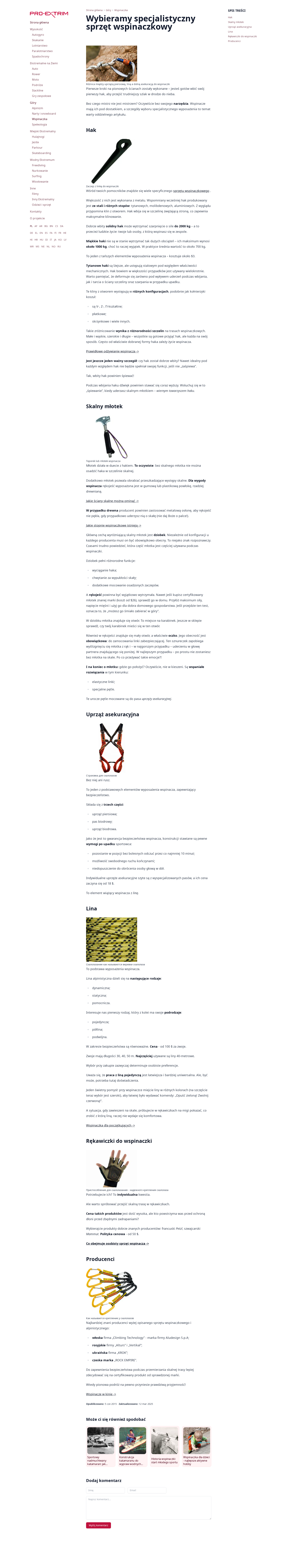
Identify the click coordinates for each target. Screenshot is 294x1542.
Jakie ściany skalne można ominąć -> (112, 501)
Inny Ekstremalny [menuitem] (43, 199)
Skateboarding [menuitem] (41, 153)
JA (55, 239)
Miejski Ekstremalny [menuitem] (43, 131)
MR (32, 246)
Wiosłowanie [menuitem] (40, 181)
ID (46, 239)
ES (46, 232)
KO (60, 239)
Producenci (234, 41)
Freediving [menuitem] (38, 165)
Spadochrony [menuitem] (40, 56)
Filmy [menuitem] (35, 194)
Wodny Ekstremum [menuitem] (42, 160)
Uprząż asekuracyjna (240, 26)
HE (64, 232)
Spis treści (237, 11)
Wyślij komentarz (98, 1525)
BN (51, 226)
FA (51, 232)
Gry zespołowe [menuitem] (41, 96)
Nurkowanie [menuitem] (40, 171)
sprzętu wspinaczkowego (191, 191)
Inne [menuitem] (33, 188)
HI (31, 239)
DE (31, 232)
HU (41, 239)
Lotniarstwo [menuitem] (39, 45)
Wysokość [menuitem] (36, 29)
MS (37, 246)
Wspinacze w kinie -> (101, 1394)
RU (59, 246)
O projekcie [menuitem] (37, 218)
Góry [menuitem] (33, 103)
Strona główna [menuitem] (39, 22)
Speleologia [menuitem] (39, 124)
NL (48, 246)
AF (36, 226)
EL (36, 232)
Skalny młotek (236, 22)
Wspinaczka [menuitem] (39, 119)
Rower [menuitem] (36, 74)
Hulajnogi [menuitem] (38, 137)
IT (51, 239)
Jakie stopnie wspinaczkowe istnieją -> (113, 525)
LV (65, 239)
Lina (230, 31)
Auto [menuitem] (35, 69)
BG (46, 226)
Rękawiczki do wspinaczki (242, 36)
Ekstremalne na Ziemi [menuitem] (44, 63)
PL (31, 226)
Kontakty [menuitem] (36, 211)
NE (43, 246)
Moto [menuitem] (35, 79)
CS (56, 226)
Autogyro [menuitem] (38, 35)
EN (41, 232)
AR (40, 226)
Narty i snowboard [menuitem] (44, 113)
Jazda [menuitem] (35, 142)
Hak (230, 17)
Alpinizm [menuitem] (37, 108)
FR (60, 232)
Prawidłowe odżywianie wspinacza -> (112, 351)
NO (53, 246)
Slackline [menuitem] (37, 90)
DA (61, 226)
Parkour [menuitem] (37, 147)
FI (55, 232)
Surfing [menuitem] (37, 176)
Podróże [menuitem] (37, 85)
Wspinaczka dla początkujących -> (110, 1125)
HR (36, 239)
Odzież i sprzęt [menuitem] (41, 205)
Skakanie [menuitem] (38, 40)
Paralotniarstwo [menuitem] (42, 51)
